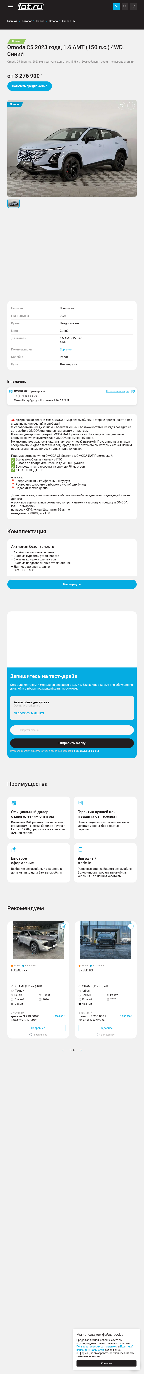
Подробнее (38, 1028)
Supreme (66, 349)
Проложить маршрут (29, 713)
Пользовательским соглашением (97, 1346)
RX (76, 922)
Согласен (106, 1363)
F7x (9, 922)
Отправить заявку (72, 743)
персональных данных (86, 751)
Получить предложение (29, 86)
